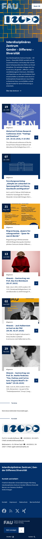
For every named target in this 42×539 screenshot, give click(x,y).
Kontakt (4, 502)
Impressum (13, 502)
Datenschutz (23, 502)
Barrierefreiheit (35, 502)
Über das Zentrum (12, 91)
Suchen (31, 537)
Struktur (9, 537)
